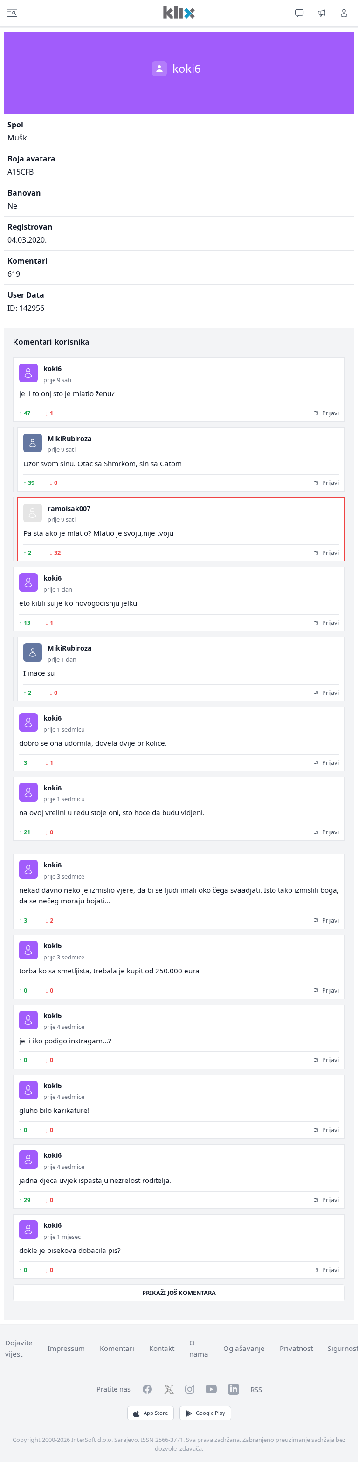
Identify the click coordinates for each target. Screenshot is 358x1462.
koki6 (52, 368)
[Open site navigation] (12, 13)
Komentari (117, 1348)
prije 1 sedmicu (64, 729)
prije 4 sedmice (63, 1026)
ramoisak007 (69, 508)
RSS (256, 1389)
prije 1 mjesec (62, 1236)
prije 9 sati (57, 380)
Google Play (210, 1412)
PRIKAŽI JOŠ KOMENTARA (179, 1292)
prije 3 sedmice (63, 876)
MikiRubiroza (70, 438)
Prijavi (330, 413)
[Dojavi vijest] (321, 13)
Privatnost (296, 1348)
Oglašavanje (244, 1348)
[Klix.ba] (179, 12)
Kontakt (161, 1348)
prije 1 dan (57, 589)
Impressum (66, 1348)
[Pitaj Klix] (299, 13)
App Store (156, 1412)
